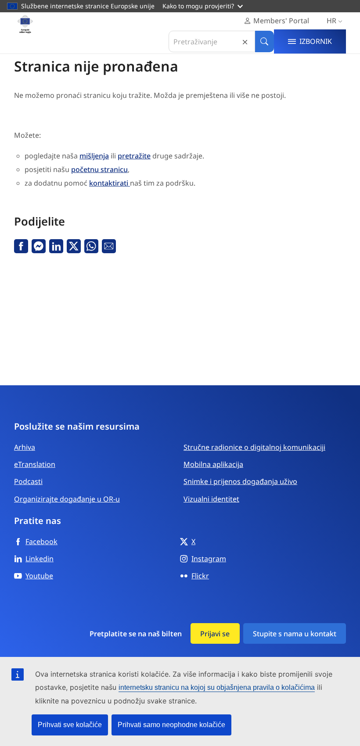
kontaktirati (109, 183)
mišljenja (94, 156)
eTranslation (34, 464)
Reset (245, 41)
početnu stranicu (99, 169)
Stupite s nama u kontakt (294, 633)
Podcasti (28, 481)
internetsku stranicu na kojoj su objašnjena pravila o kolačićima (217, 687)
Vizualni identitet (211, 499)
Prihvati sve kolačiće (70, 724)
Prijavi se (215, 633)
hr (331, 20)
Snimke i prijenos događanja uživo (240, 481)
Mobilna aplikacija (213, 464)
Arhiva (24, 447)
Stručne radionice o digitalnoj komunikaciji (254, 447)
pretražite (134, 156)
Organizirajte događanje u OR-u (67, 499)
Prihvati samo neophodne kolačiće (171, 724)
